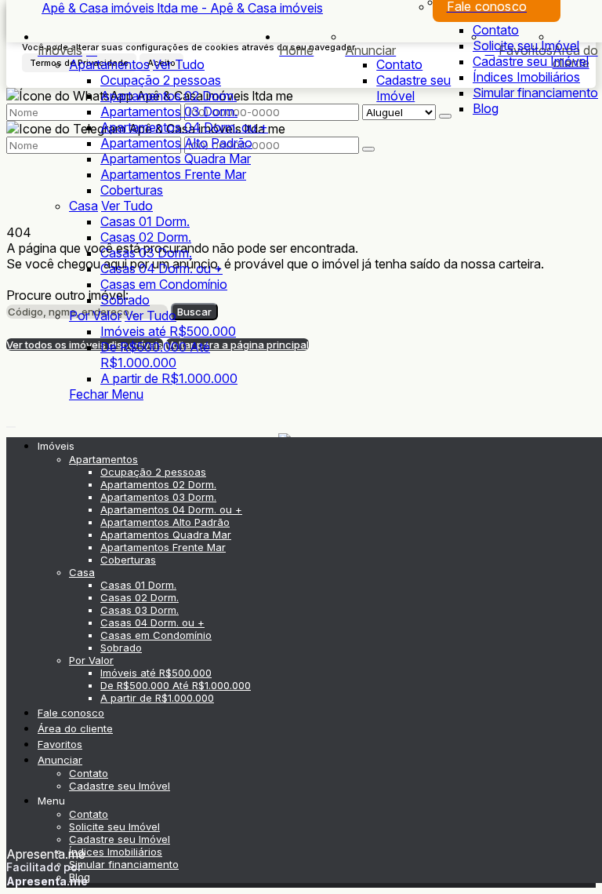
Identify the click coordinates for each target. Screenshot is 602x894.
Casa (83, 205)
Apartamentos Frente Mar (173, 174)
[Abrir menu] (11, 422)
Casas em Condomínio (163, 284)
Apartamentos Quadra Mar (175, 158)
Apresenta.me (45, 854)
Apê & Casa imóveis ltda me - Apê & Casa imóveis (182, 8)
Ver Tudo (179, 64)
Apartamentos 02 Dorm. (168, 96)
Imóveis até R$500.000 (168, 331)
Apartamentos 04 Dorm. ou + (184, 127)
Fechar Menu (106, 394)
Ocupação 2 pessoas (160, 80)
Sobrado (125, 300)
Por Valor (95, 315)
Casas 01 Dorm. (145, 221)
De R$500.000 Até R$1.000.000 (155, 354)
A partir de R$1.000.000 (169, 378)
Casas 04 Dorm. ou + (161, 268)
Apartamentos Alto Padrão (176, 143)
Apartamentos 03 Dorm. (169, 111)
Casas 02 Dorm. (145, 237)
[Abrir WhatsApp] (562, 854)
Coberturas (131, 190)
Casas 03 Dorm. (146, 253)
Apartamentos (109, 64)
